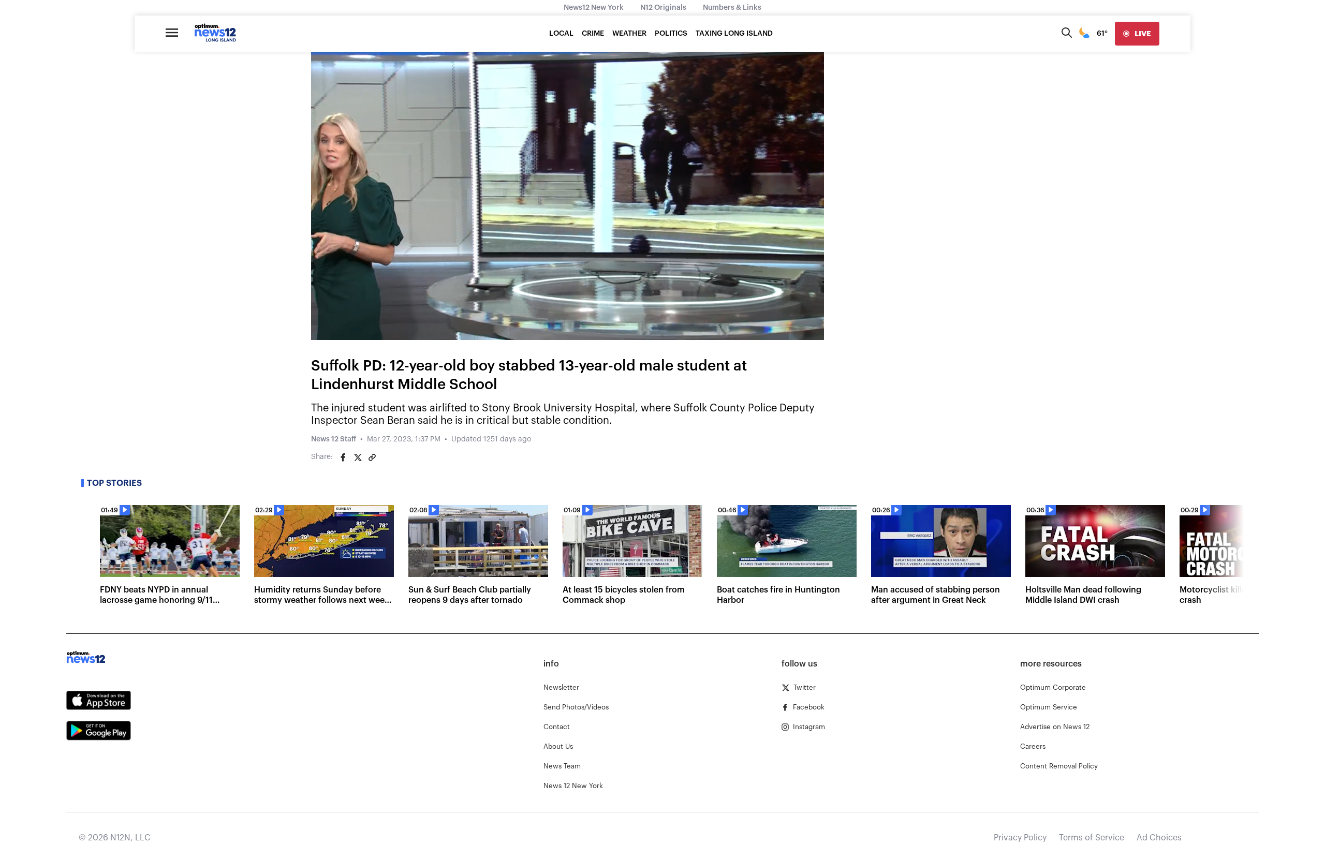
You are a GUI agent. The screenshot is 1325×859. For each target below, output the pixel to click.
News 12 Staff (333, 439)
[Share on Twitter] (358, 457)
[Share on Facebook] (343, 457)
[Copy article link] (372, 457)
